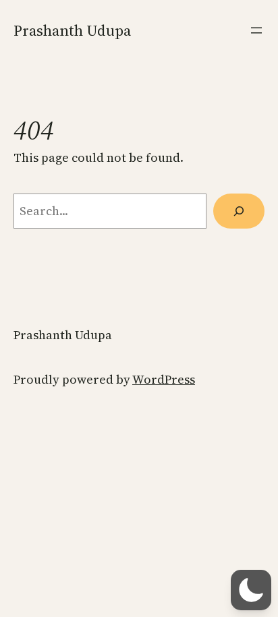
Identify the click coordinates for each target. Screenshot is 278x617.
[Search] (239, 211)
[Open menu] (256, 30)
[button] (251, 590)
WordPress (163, 379)
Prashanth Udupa (72, 30)
